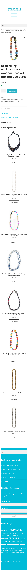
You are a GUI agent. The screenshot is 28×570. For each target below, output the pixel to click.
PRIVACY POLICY (8, 473)
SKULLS (18, 550)
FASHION (19, 535)
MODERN (16, 546)
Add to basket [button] (14, 163)
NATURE (3, 548)
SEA (10, 550)
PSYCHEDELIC (22, 548)
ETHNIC (14, 535)
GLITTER (9, 544)
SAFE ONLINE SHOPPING (11, 465)
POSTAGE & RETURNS (10, 477)
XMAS (22, 552)
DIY (13, 101)
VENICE (7, 552)
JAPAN (2, 546)
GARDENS (3, 544)
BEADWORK (9, 101)
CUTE (9, 535)
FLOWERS (15, 538)
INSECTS (22, 544)
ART (5, 101)
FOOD (23, 538)
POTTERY (17, 101)
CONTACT (6, 481)
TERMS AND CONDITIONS (11, 469)
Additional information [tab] (9, 117)
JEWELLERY (9, 29)
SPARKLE (22, 550)
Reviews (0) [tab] (5, 113)
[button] (25, 37)
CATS (21, 533)
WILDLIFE (18, 552)
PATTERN (8, 548)
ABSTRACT (5, 530)
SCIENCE (7, 550)
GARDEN (19, 542)
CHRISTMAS (4, 535)
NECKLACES (16, 29)
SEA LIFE (14, 550)
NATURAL (22, 546)
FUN (6, 541)
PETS (12, 548)
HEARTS (13, 544)
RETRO (3, 550)
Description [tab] (5, 108)
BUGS (18, 533)
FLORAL (4, 539)
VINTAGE (13, 552)
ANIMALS (15, 530)
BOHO (15, 533)
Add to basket (12, 91)
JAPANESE (6, 546)
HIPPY (17, 544)
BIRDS (10, 533)
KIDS (10, 546)
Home (4, 29)
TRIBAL (3, 552)
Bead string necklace (12, 99)
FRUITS (2, 541)
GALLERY (21, 99)
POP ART (16, 548)
